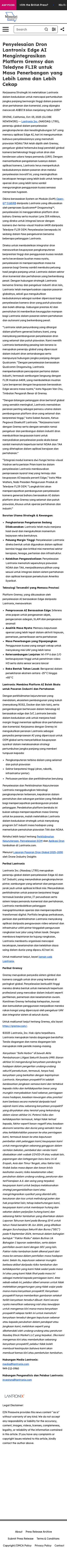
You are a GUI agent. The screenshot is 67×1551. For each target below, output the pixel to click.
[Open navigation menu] (5, 29)
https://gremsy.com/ (14, 1026)
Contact (59, 1545)
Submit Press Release (21, 1538)
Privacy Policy (43, 1545)
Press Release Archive (39, 1531)
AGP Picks (8, 5)
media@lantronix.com (15, 1364)
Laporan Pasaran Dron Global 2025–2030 (38, 852)
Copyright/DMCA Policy (17, 1545)
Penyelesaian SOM (31, 840)
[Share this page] (62, 29)
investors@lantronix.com (17, 1379)
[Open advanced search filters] (53, 29)
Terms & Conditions (48, 1538)
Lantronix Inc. (29, 121)
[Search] (46, 29)
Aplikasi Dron (56, 840)
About (18, 1531)
